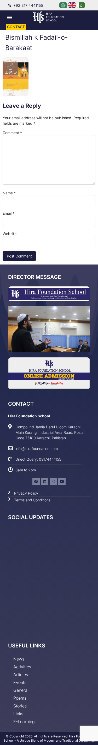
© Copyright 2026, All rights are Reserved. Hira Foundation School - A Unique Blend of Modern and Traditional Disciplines (49, 738)
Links (18, 713)
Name (9, 193)
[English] (72, 5)
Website (9, 234)
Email (8, 213)
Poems (19, 698)
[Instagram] (53, 481)
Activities (22, 666)
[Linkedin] (44, 481)
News (18, 659)
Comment (12, 133)
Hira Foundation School (55, 17)
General (20, 690)
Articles (20, 674)
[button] (9, 17)
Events (19, 682)
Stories (20, 705)
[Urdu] (81, 5)
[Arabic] (63, 5)
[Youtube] (62, 481)
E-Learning (24, 721)
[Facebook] (36, 481)
